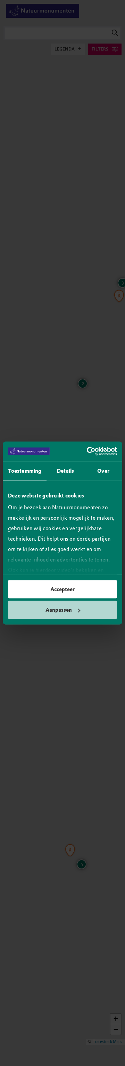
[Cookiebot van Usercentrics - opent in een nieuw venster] (88, 451)
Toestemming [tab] (24, 471)
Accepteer (62, 589)
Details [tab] (65, 471)
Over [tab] (103, 471)
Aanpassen (58, 610)
